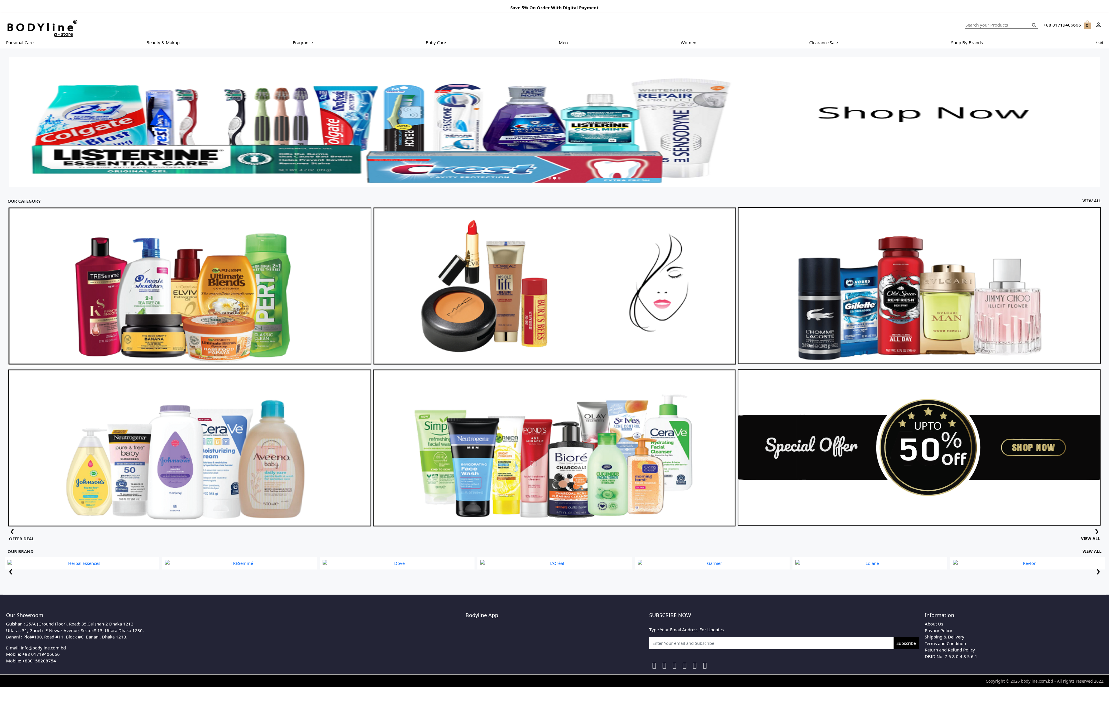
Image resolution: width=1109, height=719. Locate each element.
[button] (90, 122)
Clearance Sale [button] (823, 42)
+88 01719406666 (41, 654)
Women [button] (688, 42)
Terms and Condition (945, 643)
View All (1091, 200)
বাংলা (1099, 42)
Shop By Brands (967, 42)
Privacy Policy (938, 630)
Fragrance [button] (303, 42)
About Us (934, 624)
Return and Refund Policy (950, 650)
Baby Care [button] (436, 42)
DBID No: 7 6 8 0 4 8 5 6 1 (951, 656)
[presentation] (12, 530)
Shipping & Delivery (944, 637)
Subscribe (906, 643)
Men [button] (563, 42)
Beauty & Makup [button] (163, 42)
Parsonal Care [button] (20, 42)
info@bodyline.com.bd (43, 648)
